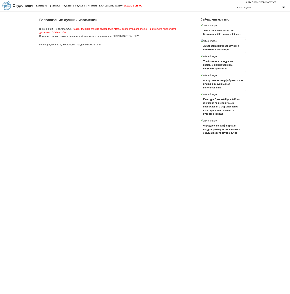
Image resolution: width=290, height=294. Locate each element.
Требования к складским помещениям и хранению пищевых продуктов (218, 65)
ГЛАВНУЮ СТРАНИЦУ (126, 36)
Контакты (93, 6)
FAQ (101, 6)
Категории (41, 6)
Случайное (81, 6)
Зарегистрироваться (264, 2)
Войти (248, 2)
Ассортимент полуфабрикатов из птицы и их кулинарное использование (223, 84)
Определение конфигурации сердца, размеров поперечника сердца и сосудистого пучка (221, 129)
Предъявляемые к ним (89, 44)
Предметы (54, 6)
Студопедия (23, 5)
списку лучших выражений (68, 36)
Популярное (67, 6)
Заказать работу (113, 6)
